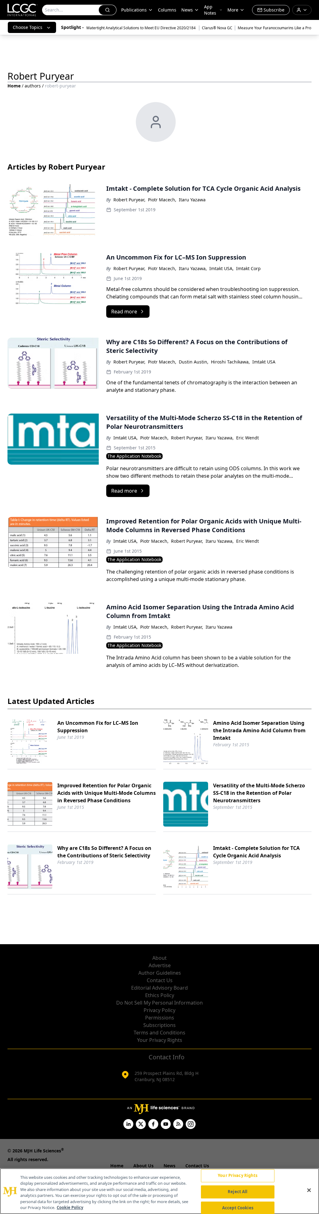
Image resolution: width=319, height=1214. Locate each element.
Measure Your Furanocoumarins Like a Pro (274, 27)
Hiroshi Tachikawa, (230, 362)
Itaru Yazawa (192, 200)
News (187, 10)
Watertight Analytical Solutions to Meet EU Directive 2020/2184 (141, 27)
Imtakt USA (263, 362)
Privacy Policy (159, 1010)
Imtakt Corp (248, 268)
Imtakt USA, (221, 268)
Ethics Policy (159, 995)
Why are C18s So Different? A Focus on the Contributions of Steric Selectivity (104, 852)
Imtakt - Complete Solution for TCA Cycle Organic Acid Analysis (256, 852)
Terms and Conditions (159, 1032)
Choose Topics (27, 27)
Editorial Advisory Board (159, 987)
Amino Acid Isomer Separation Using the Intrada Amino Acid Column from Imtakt (259, 730)
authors (33, 86)
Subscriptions (159, 1025)
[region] (159, 1191)
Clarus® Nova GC (217, 27)
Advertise (160, 965)
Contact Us (160, 980)
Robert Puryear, (129, 200)
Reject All (237, 1191)
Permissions (159, 1017)
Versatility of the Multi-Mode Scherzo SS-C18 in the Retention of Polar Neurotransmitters (259, 793)
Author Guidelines (159, 972)
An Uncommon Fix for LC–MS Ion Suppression (97, 726)
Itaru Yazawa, (193, 268)
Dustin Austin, (193, 362)
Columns (167, 10)
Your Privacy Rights (159, 1040)
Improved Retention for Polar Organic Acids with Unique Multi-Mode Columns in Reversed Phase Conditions (106, 793)
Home (14, 86)
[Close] (309, 1190)
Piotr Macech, (162, 200)
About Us (143, 1166)
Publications (134, 10)
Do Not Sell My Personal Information (159, 1002)
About (159, 957)
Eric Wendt (247, 438)
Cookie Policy (70, 1207)
